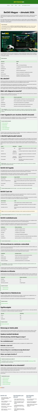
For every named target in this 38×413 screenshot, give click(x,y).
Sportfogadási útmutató (26, 5)
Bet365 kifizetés (5, 289)
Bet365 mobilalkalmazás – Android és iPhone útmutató (6, 401)
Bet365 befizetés (4, 124)
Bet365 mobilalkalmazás (5, 127)
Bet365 (8, 5)
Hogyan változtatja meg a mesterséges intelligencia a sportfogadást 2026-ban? (19, 409)
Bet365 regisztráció (5, 303)
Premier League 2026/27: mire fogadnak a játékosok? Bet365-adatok (19, 399)
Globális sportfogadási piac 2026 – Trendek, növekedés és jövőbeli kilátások (19, 402)
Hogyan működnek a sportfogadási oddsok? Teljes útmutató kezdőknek (32, 405)
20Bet (16, 5)
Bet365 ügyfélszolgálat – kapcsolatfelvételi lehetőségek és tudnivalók (6, 398)
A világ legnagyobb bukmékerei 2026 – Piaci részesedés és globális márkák (19, 406)
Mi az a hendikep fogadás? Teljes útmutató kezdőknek (32, 399)
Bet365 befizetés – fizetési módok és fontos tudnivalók (6, 407)
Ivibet (19, 5)
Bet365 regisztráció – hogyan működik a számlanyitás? (6, 409)
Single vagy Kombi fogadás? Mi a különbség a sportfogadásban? (32, 402)
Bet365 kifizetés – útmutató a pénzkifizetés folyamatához (5, 404)
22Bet (12, 5)
